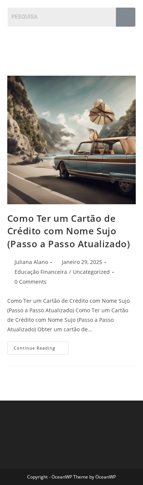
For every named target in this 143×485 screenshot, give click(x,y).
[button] (129, 41)
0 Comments (30, 281)
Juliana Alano (31, 262)
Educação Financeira (40, 271)
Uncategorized (91, 271)
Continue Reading (41, 346)
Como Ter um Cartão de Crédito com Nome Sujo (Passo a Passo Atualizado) (68, 231)
